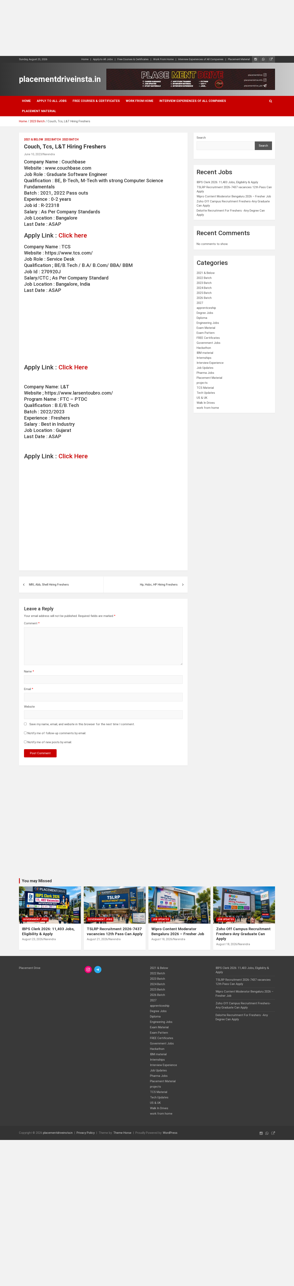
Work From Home (163, 59)
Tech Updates (206, 393)
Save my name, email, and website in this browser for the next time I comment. (82, 724)
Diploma (202, 318)
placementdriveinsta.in (60, 79)
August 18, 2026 (161, 939)
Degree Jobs (205, 313)
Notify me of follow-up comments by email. (56, 733)
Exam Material (206, 328)
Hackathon (204, 348)
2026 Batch (204, 298)
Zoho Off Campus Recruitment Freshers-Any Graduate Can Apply (243, 934)
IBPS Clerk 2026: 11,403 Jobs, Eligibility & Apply (227, 182)
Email (28, 689)
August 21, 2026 (97, 939)
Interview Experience (210, 363)
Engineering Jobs (208, 323)
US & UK (202, 398)
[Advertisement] (120, 28)
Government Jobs (208, 343)
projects (202, 383)
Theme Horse (122, 1133)
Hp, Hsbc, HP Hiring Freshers (159, 584)
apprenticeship (206, 308)
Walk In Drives (206, 403)
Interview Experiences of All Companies (200, 59)
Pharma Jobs (205, 373)
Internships (204, 358)
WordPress (170, 1133)
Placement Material (239, 59)
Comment (32, 623)
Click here (72, 235)
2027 (200, 303)
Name (29, 671)
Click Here (73, 367)
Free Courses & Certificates (133, 59)
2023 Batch (70, 139)
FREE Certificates (208, 338)
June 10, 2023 (33, 154)
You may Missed (37, 880)
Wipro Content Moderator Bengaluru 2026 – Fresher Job (234, 196)
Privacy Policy (86, 1133)
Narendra (49, 154)
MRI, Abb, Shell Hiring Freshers (49, 584)
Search (201, 137)
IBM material (205, 353)
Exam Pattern (206, 333)
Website (29, 706)
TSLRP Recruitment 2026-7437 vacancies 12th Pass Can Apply (115, 931)
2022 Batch (52, 139)
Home (84, 59)
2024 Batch (204, 288)
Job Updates (205, 368)
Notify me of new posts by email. (49, 742)
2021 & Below (33, 139)
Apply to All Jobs (103, 59)
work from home (208, 408)
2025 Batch (204, 293)
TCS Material (205, 388)
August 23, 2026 (32, 939)
